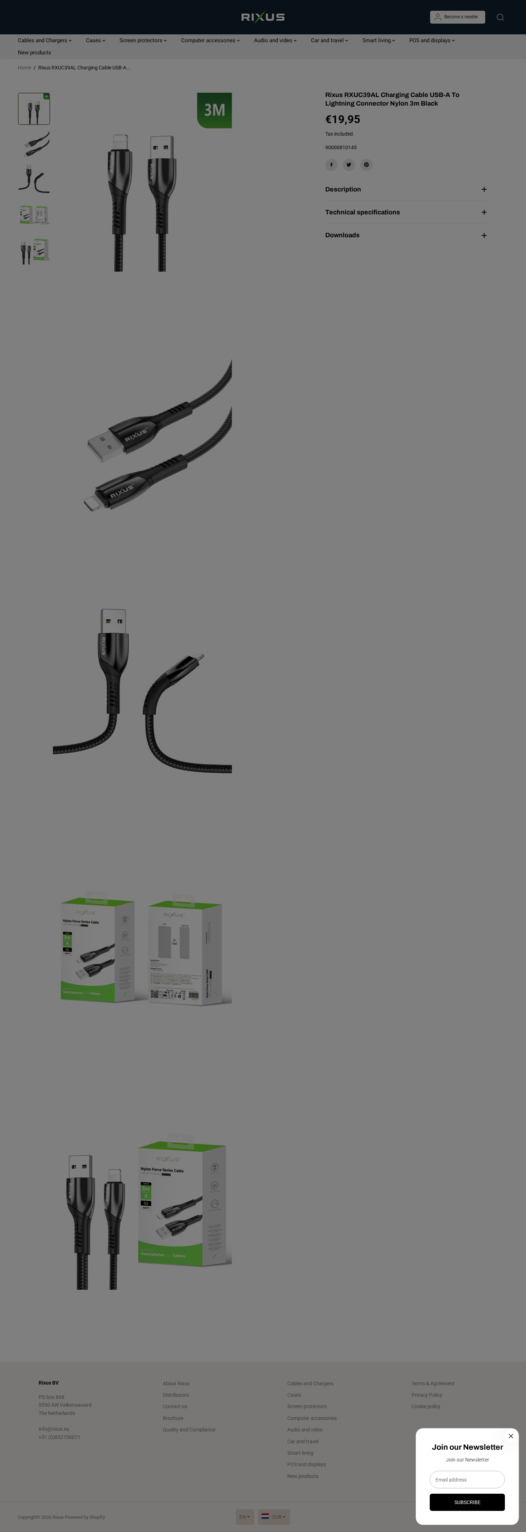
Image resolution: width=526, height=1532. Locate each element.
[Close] (511, 1436)
